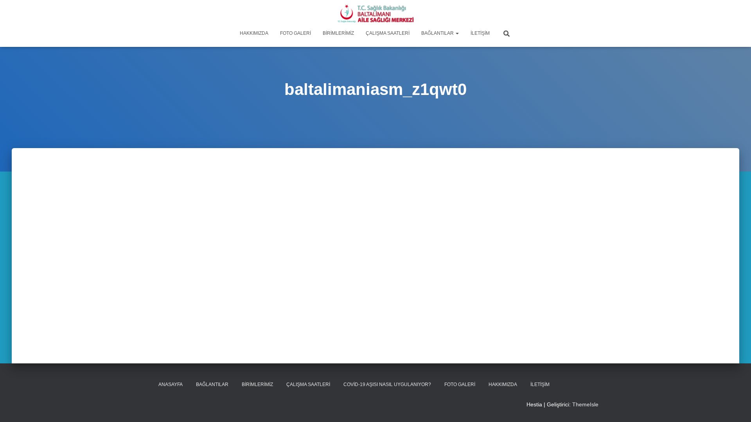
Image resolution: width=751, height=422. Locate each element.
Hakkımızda (254, 33)
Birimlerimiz (338, 33)
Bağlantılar (438, 33)
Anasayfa (170, 384)
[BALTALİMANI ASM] (375, 13)
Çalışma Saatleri (388, 33)
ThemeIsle (585, 404)
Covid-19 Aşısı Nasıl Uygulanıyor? (387, 384)
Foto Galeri (295, 33)
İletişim (480, 33)
